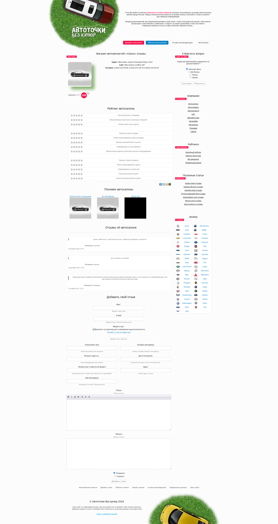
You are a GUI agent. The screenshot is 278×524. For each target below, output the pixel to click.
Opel (205, 279)
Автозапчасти (193, 111)
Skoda (204, 291)
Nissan (187, 279)
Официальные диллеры (178, 487)
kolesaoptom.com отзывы (193, 197)
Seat (187, 291)
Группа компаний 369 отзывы (193, 194)
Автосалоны (203, 43)
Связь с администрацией (106, 514)
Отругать (120, 476)
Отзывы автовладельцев (182, 43)
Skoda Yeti (135, 196)
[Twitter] (163, 184)
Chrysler (205, 238)
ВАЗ (187, 307)
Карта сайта (194, 487)
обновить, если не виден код (118, 332)
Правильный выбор (193, 163)
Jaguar (205, 259)
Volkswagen (187, 303)
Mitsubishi (205, 275)
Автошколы (193, 125)
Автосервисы (193, 107)
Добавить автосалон (133, 43)
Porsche (205, 283)
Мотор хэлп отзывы (193, 201)
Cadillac (187, 234)
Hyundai (205, 254)
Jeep (187, 263)
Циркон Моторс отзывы (193, 187)
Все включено (193, 159)
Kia (205, 263)
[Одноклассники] (166, 184)
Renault (187, 287)
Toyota (204, 299)
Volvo (205, 303)
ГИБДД (193, 132)
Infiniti (187, 259)
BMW (204, 230)
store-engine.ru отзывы (193, 204)
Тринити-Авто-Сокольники (80, 196)
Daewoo (205, 242)
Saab (205, 287)
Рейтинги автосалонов (157, 43)
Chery (204, 234)
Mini (187, 275)
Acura (187, 226)
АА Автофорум (108, 196)
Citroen (187, 242)
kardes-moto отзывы (193, 183)
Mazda (187, 271)
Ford (187, 250)
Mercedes (205, 271)
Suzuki (187, 299)
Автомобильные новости (88, 487)
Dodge (187, 246)
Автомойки (193, 121)
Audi (187, 230)
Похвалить (120, 473)
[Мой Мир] (169, 184)
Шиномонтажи (193, 118)
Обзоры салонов (138, 487)
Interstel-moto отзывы (193, 190)
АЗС (193, 114)
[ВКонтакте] (160, 184)
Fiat (204, 246)
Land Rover (187, 267)
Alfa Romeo (204, 226)
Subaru (205, 295)
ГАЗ (204, 307)
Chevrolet (187, 238)
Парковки (193, 128)
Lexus (204, 267)
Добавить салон (106, 487)
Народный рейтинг (193, 152)
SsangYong (186, 295)
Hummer (186, 254)
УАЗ (187, 311)
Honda (204, 250)
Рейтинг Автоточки (193, 156)
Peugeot (187, 283)
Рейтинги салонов (122, 487)
